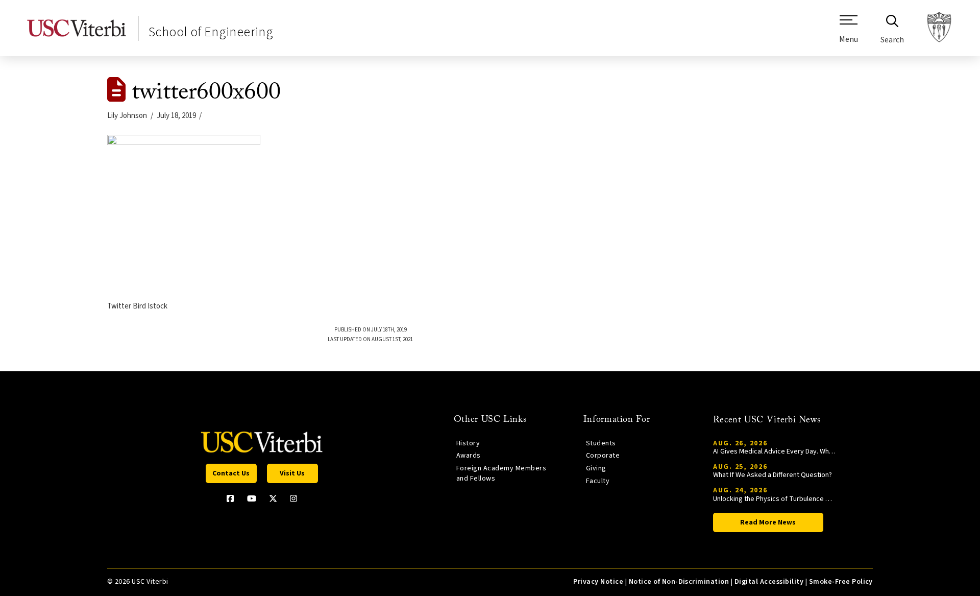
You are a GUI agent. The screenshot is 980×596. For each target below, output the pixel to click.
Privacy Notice (598, 582)
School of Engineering (211, 31)
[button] (848, 33)
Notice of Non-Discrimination (679, 582)
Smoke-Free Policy (841, 582)
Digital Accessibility (768, 582)
